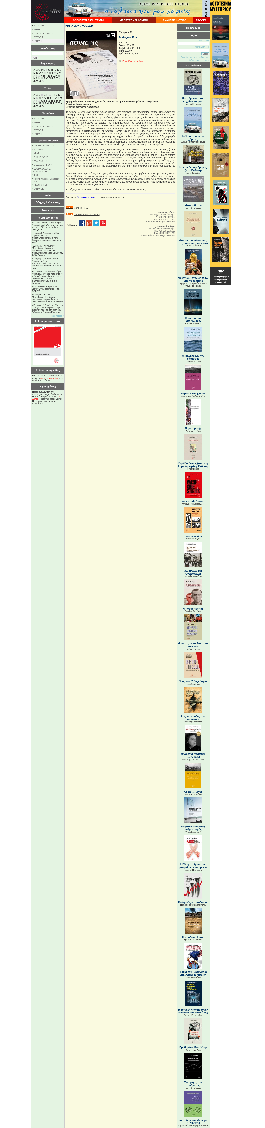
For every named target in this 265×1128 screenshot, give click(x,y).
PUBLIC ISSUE (41, 157)
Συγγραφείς (48, 63)
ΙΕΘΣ (36, 175)
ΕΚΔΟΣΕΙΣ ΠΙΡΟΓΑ (43, 165)
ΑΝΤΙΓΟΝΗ (39, 25)
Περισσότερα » (57, 316)
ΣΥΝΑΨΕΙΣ (39, 189)
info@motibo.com (167, 221)
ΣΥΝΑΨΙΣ (38, 41)
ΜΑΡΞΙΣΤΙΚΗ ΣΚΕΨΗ (44, 33)
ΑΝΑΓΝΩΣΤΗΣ (41, 161)
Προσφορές (193, 27)
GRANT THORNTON (44, 145)
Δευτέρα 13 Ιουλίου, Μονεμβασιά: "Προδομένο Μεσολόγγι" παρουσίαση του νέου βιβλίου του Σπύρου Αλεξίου (47, 298)
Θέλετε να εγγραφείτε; (198, 60)
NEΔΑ (36, 153)
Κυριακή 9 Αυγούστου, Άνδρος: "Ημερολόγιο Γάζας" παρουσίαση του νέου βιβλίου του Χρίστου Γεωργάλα (47, 226)
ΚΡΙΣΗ (37, 29)
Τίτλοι (47, 88)
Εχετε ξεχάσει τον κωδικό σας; (195, 57)
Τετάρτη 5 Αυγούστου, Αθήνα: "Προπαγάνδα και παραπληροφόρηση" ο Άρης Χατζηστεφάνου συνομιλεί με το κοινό (46, 238)
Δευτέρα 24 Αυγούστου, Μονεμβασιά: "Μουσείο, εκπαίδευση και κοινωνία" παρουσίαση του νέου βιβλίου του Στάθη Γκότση (47, 250)
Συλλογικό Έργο (128, 37)
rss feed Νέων (81, 208)
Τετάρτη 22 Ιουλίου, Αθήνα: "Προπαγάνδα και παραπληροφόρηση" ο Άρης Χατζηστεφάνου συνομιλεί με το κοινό (46, 263)
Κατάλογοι (48, 210)
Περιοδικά (48, 113)
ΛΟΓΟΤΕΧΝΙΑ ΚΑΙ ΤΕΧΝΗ (88, 20)
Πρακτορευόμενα (48, 140)
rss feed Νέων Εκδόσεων (87, 214)
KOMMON (38, 149)
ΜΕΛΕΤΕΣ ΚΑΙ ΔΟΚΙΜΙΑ (134, 20)
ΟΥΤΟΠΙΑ (38, 37)
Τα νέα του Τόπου (48, 217)
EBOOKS (201, 20)
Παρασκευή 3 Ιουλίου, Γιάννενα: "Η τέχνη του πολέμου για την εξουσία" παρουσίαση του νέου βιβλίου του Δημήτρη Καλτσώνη (47, 308)
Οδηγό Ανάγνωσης (86, 197)
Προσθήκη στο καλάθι (132, 61)
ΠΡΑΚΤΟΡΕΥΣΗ (41, 185)
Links (48, 195)
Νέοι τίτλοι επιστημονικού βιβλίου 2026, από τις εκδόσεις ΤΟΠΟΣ (46, 288)
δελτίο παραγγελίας (49, 378)
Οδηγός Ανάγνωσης (48, 202)
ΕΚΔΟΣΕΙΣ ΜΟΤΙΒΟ (174, 20)
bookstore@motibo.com (164, 235)
